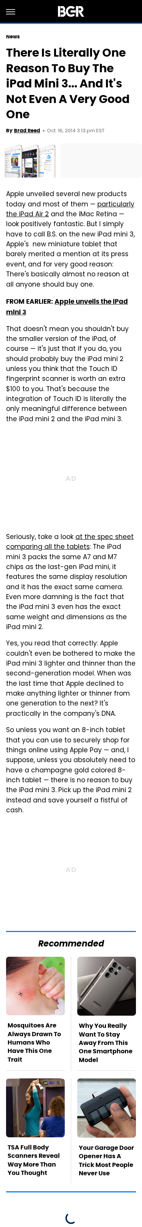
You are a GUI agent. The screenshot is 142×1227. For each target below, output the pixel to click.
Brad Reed (27, 130)
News (13, 36)
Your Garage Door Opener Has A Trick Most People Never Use (106, 1160)
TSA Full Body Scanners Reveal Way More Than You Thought (34, 1160)
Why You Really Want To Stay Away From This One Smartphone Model (106, 1043)
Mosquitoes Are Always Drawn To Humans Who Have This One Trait (34, 1042)
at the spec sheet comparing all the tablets (70, 542)
